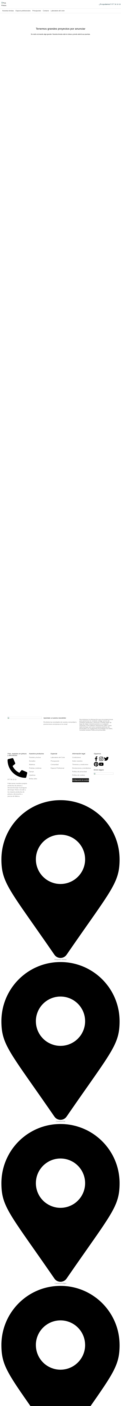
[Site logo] (5, 4)
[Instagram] (101, 758)
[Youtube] (101, 764)
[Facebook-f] (96, 758)
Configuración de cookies (80, 780)
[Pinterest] (96, 764)
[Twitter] (106, 758)
